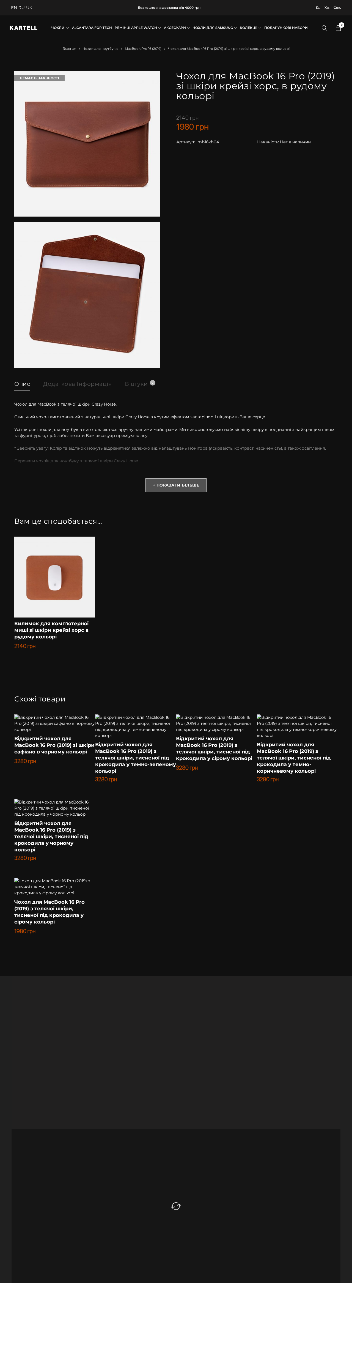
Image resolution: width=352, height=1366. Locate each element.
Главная (69, 49)
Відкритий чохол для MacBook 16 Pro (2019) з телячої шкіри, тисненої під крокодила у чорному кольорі (51, 836)
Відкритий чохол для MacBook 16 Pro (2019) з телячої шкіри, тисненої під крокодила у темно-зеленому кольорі (135, 758)
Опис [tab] (22, 384)
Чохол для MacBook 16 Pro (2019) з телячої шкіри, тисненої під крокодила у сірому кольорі (49, 912)
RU (21, 7)
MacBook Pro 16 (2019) (143, 49)
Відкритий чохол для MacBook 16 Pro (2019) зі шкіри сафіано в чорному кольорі (54, 745)
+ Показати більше (176, 485)
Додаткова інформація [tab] (77, 384)
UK (29, 7)
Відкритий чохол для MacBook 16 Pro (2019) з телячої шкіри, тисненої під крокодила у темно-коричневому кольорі (294, 758)
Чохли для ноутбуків (100, 49)
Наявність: (268, 141)
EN (14, 7)
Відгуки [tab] (139, 384)
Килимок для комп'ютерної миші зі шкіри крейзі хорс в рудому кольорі (51, 630)
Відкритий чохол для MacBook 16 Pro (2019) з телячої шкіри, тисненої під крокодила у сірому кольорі (214, 748)
